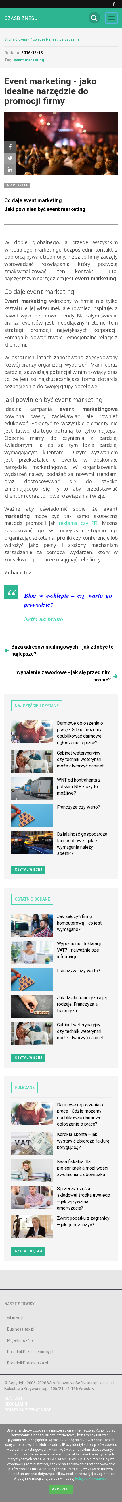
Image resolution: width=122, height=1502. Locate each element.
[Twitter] (10, 158)
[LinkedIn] (10, 169)
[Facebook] (10, 147)
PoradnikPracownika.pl (27, 1363)
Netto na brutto (43, 618)
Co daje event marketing (33, 200)
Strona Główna (15, 39)
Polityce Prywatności (91, 1479)
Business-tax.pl (20, 1329)
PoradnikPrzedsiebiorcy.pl (30, 1351)
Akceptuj (61, 1489)
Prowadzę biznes (43, 39)
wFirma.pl (15, 1318)
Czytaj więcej (28, 870)
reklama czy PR (78, 523)
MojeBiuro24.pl (20, 1340)
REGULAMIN (15, 1404)
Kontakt (13, 1398)
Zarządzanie (69, 39)
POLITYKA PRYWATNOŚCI (28, 1410)
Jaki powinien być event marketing (44, 209)
